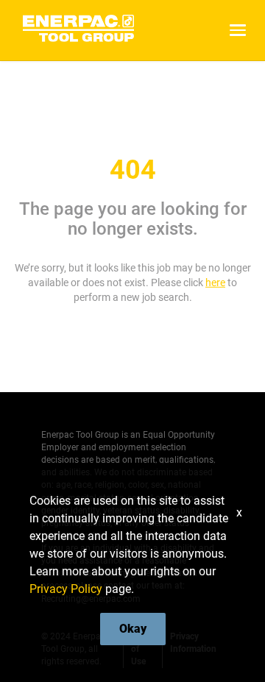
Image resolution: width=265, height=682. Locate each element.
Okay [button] (132, 629)
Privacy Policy (65, 589)
